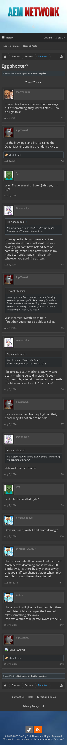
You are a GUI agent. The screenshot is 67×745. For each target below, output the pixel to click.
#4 (62, 264)
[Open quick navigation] (61, 56)
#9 (62, 505)
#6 (62, 389)
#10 (62, 536)
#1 (62, 118)
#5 (62, 328)
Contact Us (18, 697)
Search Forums (12, 45)
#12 (62, 625)
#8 (62, 474)
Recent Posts (30, 45)
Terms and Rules (46, 697)
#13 (62, 664)
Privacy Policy (31, 706)
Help (30, 697)
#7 (62, 424)
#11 (62, 582)
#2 (62, 160)
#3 (62, 195)
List (19, 154)
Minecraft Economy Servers (17, 739)
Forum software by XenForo (49, 739)
